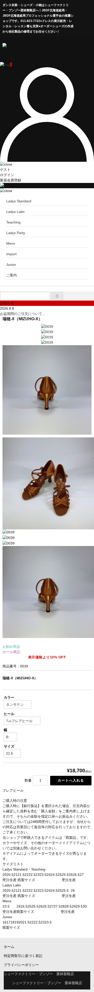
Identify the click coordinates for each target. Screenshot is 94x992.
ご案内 (11, 275)
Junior (11, 265)
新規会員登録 (10, 180)
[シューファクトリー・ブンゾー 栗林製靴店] (46, 52)
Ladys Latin (15, 212)
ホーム (9, 947)
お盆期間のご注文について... (22, 314)
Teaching (13, 222)
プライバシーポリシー (21, 965)
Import (11, 254)
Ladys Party (15, 233)
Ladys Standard (18, 201)
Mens (10, 243)
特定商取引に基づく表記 (23, 956)
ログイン (7, 175)
